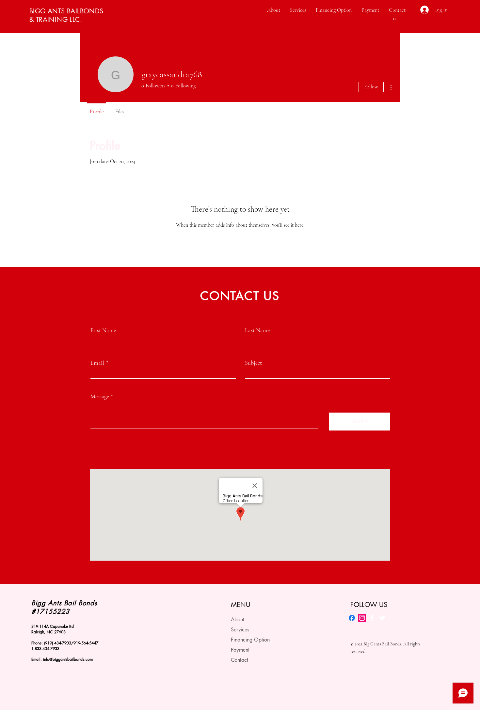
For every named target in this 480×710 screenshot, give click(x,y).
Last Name (257, 330)
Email (97, 363)
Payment (240, 649)
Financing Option (250, 639)
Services (240, 629)
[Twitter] (382, 618)
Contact (239, 660)
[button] (394, 16)
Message (99, 396)
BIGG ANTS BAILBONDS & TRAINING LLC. (66, 15)
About (237, 619)
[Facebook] (352, 618)
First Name (103, 330)
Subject (253, 363)
